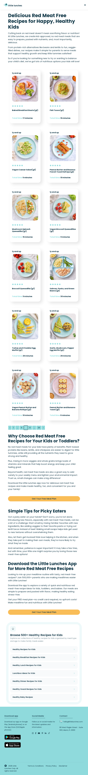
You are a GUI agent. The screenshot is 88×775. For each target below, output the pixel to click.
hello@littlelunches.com (73, 722)
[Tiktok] (49, 733)
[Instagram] (33, 733)
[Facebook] (35, 733)
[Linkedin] (45, 733)
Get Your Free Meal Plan (44, 498)
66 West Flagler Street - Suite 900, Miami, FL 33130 (71, 728)
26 (39, 427)
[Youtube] (39, 733)
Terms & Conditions (36, 766)
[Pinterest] (42, 733)
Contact (63, 716)
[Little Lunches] (13, 4)
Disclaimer (63, 766)
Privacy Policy (51, 766)
